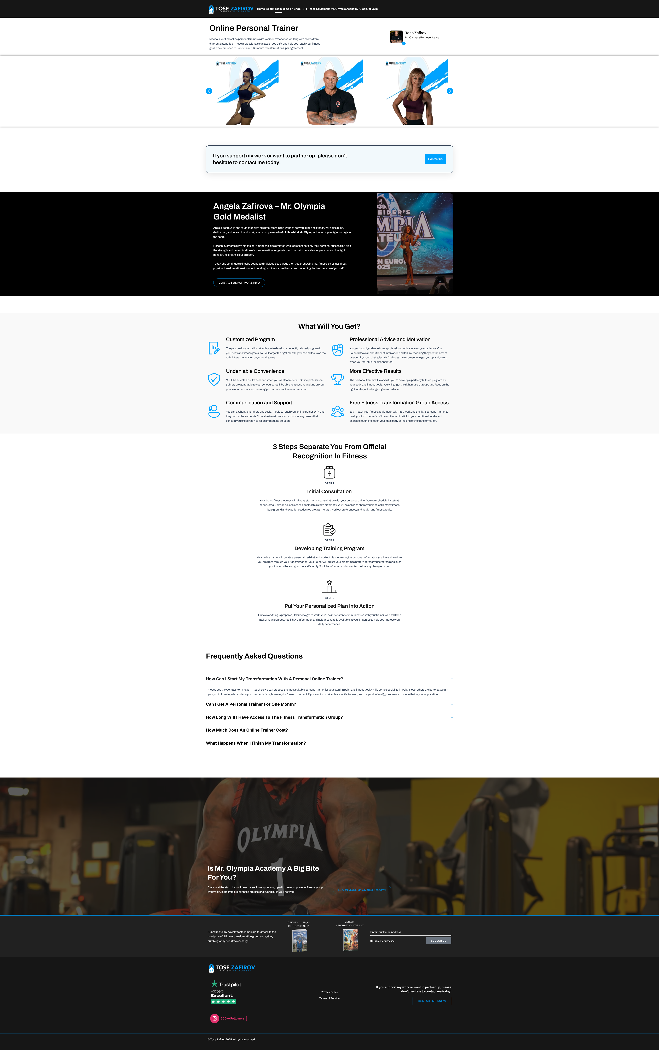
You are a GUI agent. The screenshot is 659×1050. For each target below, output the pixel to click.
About (270, 8)
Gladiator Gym (368, 8)
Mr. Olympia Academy (344, 8)
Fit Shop (295, 8)
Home (261, 8)
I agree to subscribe (384, 941)
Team (278, 8)
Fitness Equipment (318, 8)
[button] (209, 91)
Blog (286, 8)
